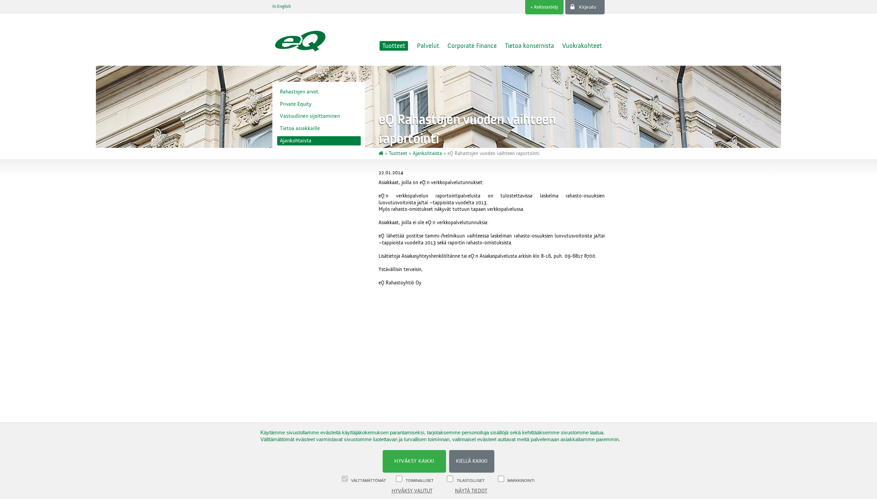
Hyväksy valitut (412, 491)
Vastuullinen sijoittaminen (310, 116)
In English (281, 6)
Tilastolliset (471, 480)
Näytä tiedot (471, 491)
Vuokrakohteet (582, 46)
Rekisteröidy (546, 7)
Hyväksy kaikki (414, 461)
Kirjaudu (587, 7)
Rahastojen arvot (299, 92)
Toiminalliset (420, 480)
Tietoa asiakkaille (300, 128)
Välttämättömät (368, 480)
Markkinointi (520, 480)
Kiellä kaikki (471, 461)
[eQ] (382, 153)
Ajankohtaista (295, 141)
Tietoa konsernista (529, 46)
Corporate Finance (472, 46)
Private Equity (295, 104)
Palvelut (428, 46)
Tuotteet (393, 46)
